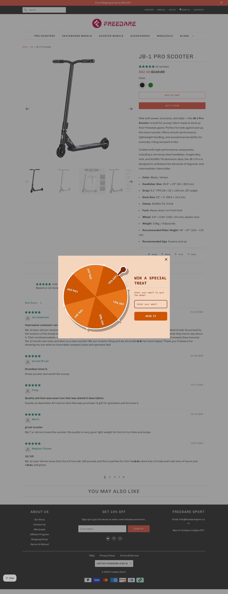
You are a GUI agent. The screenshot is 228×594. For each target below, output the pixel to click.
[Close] (166, 259)
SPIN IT (150, 316)
